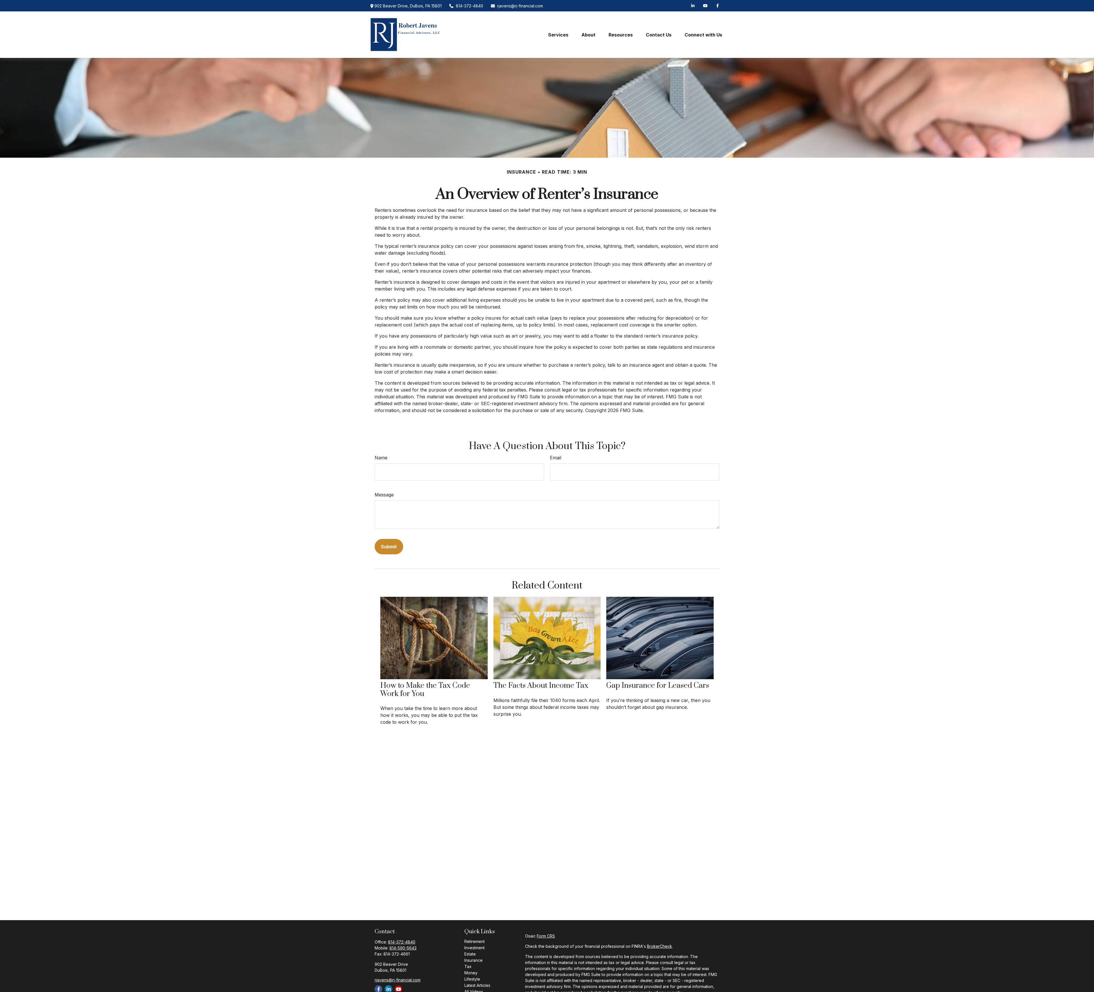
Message (384, 495)
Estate (470, 954)
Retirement (474, 941)
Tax (468, 966)
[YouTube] (705, 5)
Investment (474, 947)
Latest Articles (477, 985)
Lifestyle (472, 979)
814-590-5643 (403, 948)
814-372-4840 (469, 5)
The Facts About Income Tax (540, 685)
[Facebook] (717, 5)
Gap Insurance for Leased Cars (657, 685)
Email (555, 458)
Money (470, 972)
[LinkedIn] (692, 5)
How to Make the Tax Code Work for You (425, 690)
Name (381, 458)
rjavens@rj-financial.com (520, 5)
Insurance (473, 960)
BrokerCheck (659, 946)
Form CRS (546, 936)
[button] (558, 34)
